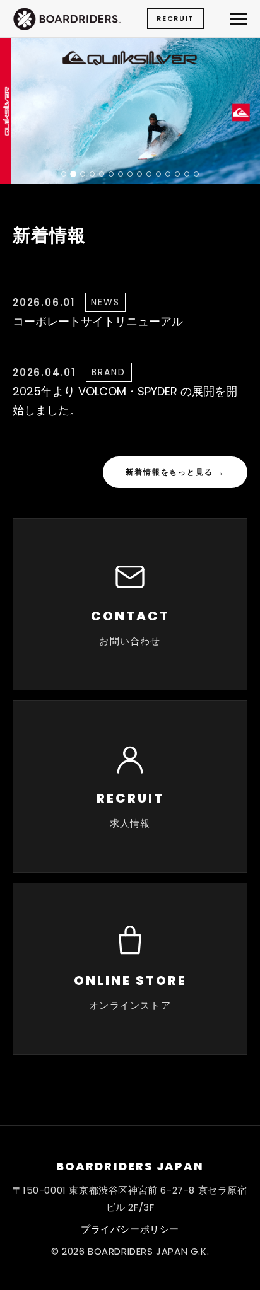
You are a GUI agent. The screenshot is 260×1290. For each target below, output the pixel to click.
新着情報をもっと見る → (175, 472)
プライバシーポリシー (130, 1229)
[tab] (63, 174)
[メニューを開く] (238, 19)
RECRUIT (175, 18)
